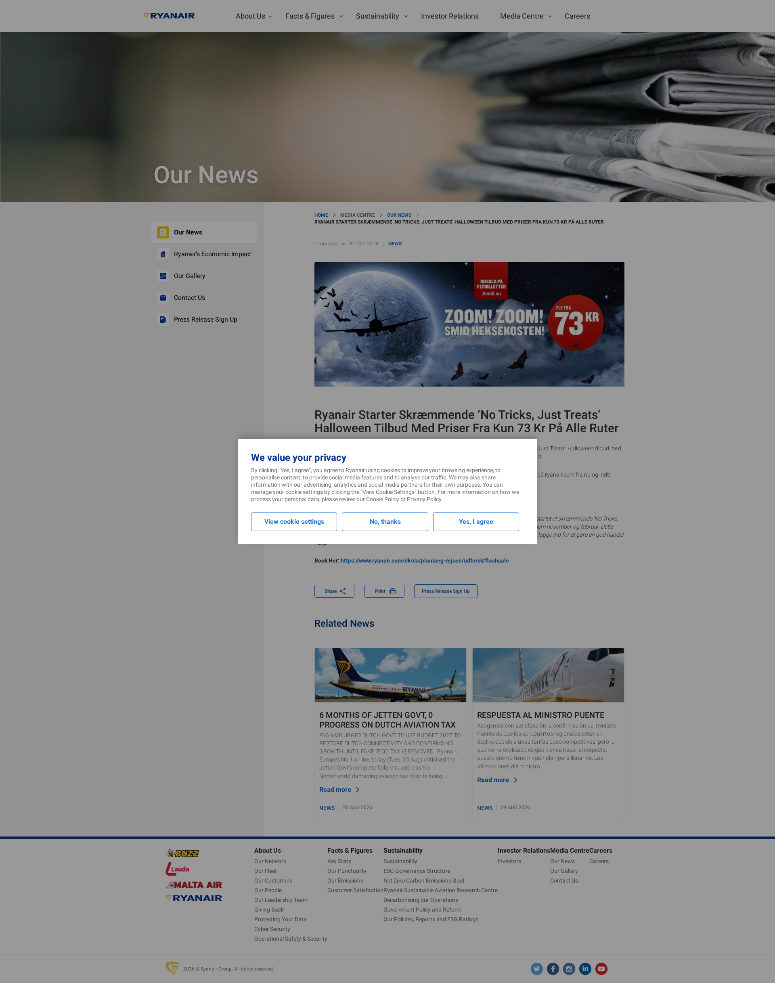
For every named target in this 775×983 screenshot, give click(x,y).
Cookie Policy (382, 499)
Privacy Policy (424, 499)
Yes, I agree (476, 521)
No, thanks (385, 521)
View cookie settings (294, 521)
